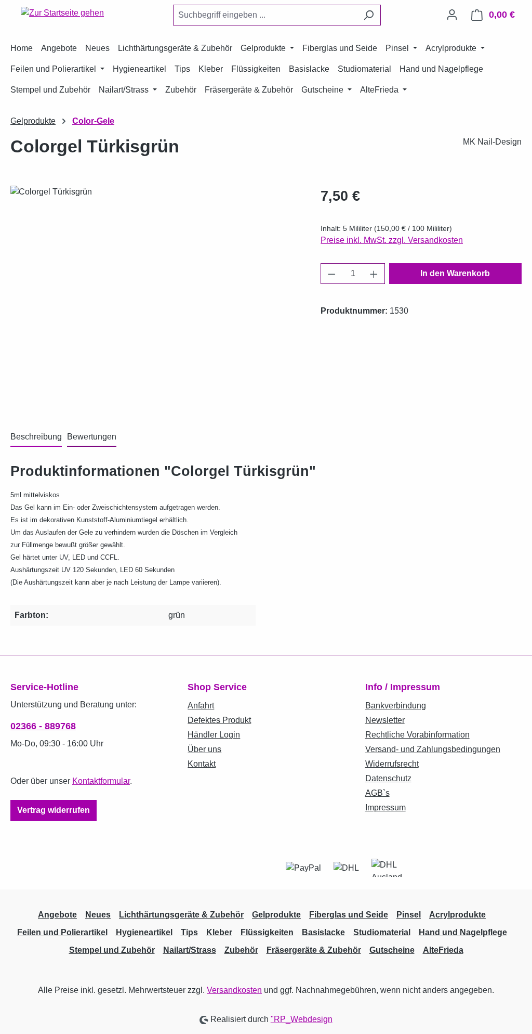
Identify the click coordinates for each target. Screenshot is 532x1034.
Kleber (219, 932)
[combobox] (265, 15)
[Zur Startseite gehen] (62, 12)
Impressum (385, 807)
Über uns (204, 749)
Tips (189, 932)
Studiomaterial (381, 932)
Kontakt (202, 763)
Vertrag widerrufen (53, 810)
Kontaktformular (101, 781)
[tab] (36, 437)
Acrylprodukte (457, 914)
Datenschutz (388, 778)
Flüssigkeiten (267, 932)
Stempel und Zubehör (112, 950)
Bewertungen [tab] (91, 436)
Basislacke (323, 932)
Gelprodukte (276, 914)
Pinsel (408, 914)
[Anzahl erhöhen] (374, 273)
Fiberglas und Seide (348, 914)
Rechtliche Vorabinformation (417, 734)
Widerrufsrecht (392, 763)
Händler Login (214, 734)
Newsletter (385, 720)
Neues (98, 914)
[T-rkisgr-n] (155, 297)
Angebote (57, 914)
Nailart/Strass (189, 950)
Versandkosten (234, 990)
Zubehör (241, 950)
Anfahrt (201, 705)
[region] (155, 297)
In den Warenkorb (455, 273)
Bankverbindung (395, 705)
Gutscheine (392, 950)
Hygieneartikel (144, 932)
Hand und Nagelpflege (463, 932)
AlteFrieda (443, 950)
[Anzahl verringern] (331, 273)
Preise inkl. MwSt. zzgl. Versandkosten (392, 240)
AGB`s (377, 793)
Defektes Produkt (219, 720)
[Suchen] (368, 15)
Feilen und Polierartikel (62, 932)
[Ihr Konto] (452, 14)
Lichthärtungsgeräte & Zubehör (181, 914)
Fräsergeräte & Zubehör (314, 950)
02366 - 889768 (43, 726)
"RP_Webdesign (301, 1019)
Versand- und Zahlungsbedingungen (432, 749)
